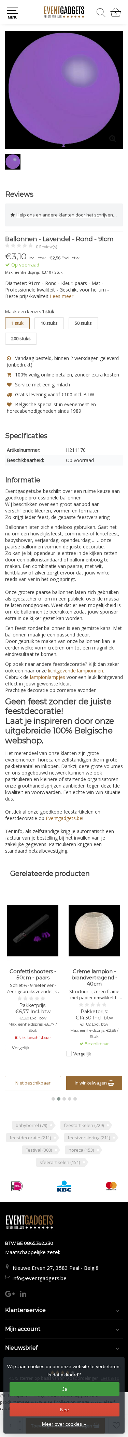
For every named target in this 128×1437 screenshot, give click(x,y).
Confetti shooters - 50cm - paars (33, 974)
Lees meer (61, 296)
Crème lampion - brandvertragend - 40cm (94, 977)
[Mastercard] (111, 1186)
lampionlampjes (47, 677)
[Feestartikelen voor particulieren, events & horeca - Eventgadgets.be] (64, 12)
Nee (64, 1409)
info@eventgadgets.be (40, 1278)
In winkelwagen (91, 1083)
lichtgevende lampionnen (75, 670)
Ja (64, 1389)
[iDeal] (16, 1186)
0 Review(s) (46, 247)
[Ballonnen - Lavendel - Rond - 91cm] (64, 90)
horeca (81, 1150)
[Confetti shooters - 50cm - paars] (33, 930)
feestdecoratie (30, 1138)
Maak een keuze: (29, 311)
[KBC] (64, 1186)
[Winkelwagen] (115, 15)
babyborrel (31, 1125)
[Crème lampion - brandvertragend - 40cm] (94, 930)
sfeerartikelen (60, 1162)
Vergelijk (21, 1047)
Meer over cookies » (64, 1424)
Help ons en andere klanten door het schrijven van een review (69, 215)
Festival (39, 1150)
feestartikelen (84, 1125)
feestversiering (89, 1138)
